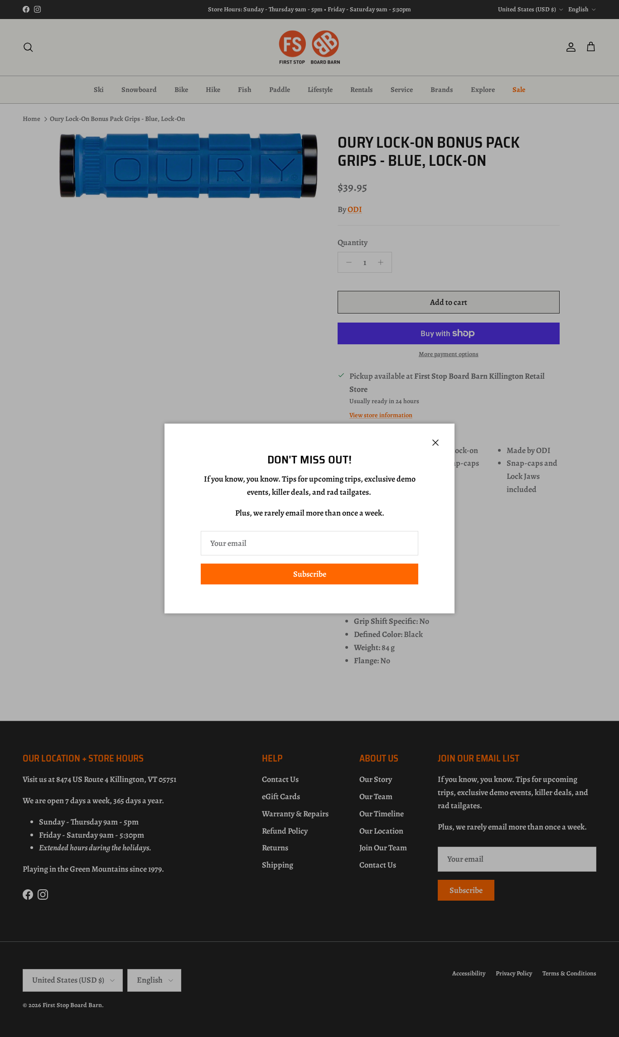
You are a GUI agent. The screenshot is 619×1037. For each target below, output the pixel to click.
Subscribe (309, 574)
